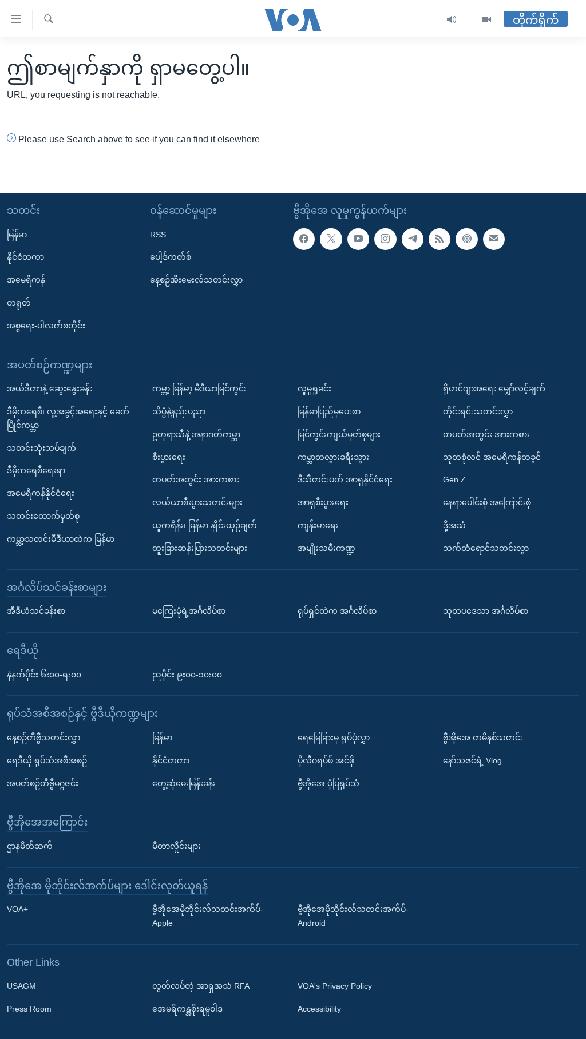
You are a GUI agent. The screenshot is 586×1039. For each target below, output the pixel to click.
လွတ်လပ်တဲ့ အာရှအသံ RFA (201, 986)
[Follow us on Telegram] (412, 239)
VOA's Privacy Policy (335, 986)
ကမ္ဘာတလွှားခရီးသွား (333, 457)
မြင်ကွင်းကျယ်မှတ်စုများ (339, 434)
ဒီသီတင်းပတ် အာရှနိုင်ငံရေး (345, 480)
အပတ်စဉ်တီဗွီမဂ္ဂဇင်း (42, 783)
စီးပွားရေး (168, 457)
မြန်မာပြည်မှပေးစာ (329, 411)
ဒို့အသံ (454, 525)
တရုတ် (19, 302)
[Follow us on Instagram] (385, 239)
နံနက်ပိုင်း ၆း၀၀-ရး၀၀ (44, 674)
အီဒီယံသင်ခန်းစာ (36, 611)
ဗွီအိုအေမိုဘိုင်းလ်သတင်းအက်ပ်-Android (353, 916)
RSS (158, 234)
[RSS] (439, 239)
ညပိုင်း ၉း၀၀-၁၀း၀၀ (187, 674)
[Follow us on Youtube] (358, 239)
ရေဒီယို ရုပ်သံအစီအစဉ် (47, 760)
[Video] (486, 19)
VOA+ (17, 909)
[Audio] (451, 19)
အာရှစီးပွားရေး (323, 502)
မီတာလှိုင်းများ (176, 846)
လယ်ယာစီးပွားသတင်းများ (197, 502)
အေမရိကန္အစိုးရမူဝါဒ (187, 1009)
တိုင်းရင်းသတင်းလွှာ (478, 411)
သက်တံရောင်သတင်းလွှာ (486, 548)
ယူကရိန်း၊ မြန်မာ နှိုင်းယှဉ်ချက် (204, 525)
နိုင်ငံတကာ (25, 257)
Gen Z (454, 480)
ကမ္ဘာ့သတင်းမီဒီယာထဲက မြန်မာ (60, 539)
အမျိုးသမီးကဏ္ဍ (326, 548)
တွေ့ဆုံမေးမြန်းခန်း (184, 783)
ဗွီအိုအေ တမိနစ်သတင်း (483, 737)
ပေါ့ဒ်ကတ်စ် (170, 257)
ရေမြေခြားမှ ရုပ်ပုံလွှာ (334, 737)
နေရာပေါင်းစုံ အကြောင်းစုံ (487, 502)
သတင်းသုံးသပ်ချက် (41, 448)
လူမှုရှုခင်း (314, 388)
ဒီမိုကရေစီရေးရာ (36, 470)
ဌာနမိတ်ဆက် (30, 846)
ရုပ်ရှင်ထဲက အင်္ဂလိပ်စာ (337, 611)
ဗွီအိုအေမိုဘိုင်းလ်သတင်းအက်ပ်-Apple (207, 916)
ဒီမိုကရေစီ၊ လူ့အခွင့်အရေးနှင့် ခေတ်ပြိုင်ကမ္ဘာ (68, 418)
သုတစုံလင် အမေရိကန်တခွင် (492, 457)
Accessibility (319, 1009)
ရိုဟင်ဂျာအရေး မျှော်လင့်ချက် (494, 388)
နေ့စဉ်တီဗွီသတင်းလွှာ (43, 737)
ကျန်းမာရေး (318, 525)
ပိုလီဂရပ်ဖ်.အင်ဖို (326, 760)
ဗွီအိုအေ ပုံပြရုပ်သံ (328, 783)
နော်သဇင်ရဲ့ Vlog (472, 760)
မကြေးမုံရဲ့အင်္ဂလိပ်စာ (188, 611)
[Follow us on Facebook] (304, 239)
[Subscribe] (494, 239)
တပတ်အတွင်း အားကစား (195, 480)
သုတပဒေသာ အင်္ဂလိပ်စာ (485, 611)
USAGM (21, 986)
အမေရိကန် (26, 279)
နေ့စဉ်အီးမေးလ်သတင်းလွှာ (196, 279)
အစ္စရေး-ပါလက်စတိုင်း (46, 325)
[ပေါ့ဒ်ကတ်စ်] (466, 239)
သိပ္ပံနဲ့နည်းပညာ (178, 411)
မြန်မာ (17, 234)
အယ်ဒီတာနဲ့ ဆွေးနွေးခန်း (49, 388)
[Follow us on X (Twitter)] (331, 239)
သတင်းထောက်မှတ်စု (43, 516)
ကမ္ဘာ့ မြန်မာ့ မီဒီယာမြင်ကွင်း (199, 388)
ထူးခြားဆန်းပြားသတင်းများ (199, 548)
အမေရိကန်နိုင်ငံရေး (40, 493)
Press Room (29, 1009)
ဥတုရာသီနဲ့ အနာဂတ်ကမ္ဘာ (196, 434)
